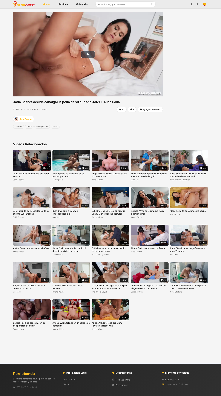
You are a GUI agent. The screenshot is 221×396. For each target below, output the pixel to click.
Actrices (63, 4)
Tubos (29, 126)
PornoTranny (121, 385)
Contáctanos (69, 379)
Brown (55, 126)
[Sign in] (191, 4)
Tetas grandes (42, 126)
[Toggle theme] (198, 4)
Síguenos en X (172, 379)
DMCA (66, 384)
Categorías (82, 4)
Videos (46, 4)
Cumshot (18, 126)
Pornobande (25, 4)
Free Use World (122, 379)
